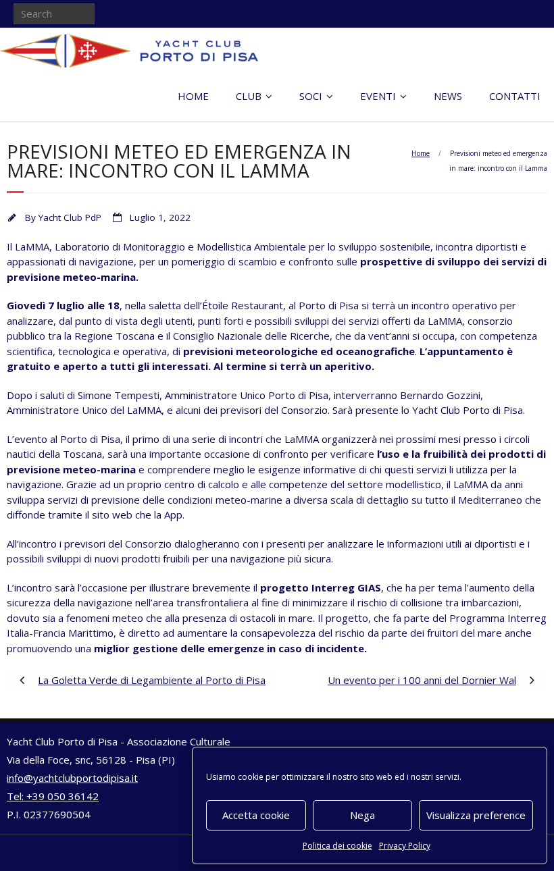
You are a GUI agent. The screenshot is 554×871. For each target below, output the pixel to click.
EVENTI (378, 96)
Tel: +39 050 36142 (53, 796)
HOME (193, 96)
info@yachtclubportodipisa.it (72, 778)
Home (420, 153)
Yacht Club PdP (70, 217)
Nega (362, 815)
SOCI (310, 96)
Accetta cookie (256, 815)
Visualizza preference (476, 815)
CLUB (248, 96)
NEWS (448, 96)
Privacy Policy (404, 845)
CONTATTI (514, 96)
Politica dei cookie (337, 845)
